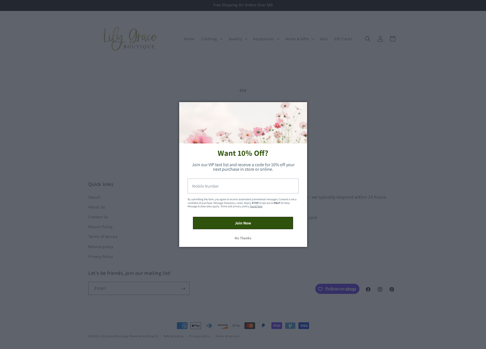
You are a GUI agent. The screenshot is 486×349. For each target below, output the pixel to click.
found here (256, 206)
